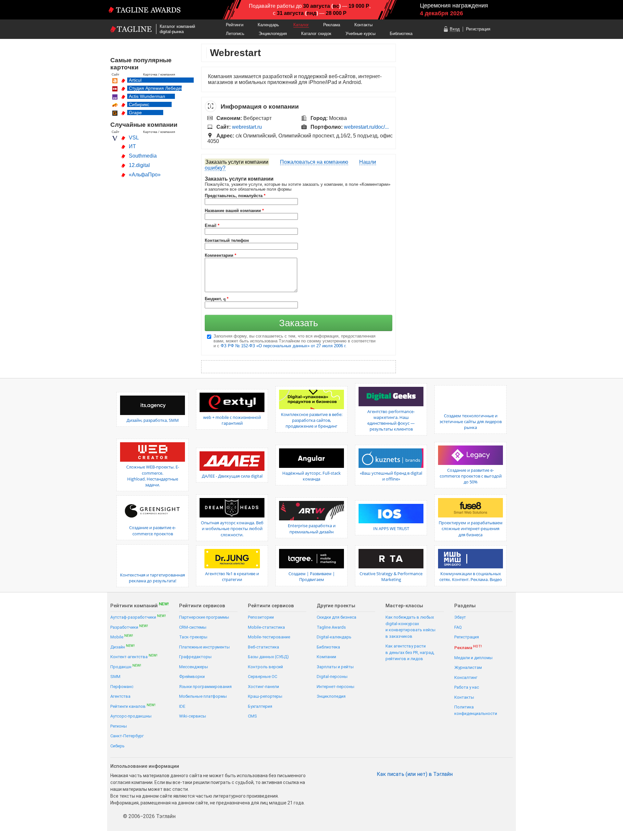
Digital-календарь (334, 637)
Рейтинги (234, 24)
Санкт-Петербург (127, 735)
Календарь (268, 24)
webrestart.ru (247, 127)
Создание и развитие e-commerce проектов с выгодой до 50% (471, 476)
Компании (326, 656)
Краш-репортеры (265, 696)
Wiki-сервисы (192, 716)
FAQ (458, 627)
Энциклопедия (273, 33)
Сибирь (117, 745)
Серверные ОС (262, 676)
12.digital (139, 165)
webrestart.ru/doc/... (366, 127)
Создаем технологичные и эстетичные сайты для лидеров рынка (471, 421)
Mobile (121, 636)
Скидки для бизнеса (336, 617)
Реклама (331, 24)
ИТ (132, 146)
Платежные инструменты (204, 647)
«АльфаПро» (145, 174)
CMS (252, 716)
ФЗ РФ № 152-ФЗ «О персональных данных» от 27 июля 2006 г (283, 345)
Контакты (363, 24)
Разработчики (129, 627)
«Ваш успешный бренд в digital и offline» (391, 476)
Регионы (118, 726)
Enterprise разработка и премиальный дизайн (312, 528)
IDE (182, 706)
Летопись (235, 33)
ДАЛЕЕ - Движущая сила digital (232, 476)
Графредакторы (195, 656)
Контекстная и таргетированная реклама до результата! (152, 578)
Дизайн (122, 646)
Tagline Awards (331, 627)
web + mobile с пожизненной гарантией (232, 420)
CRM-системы (192, 627)
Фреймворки (192, 676)
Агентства (120, 696)
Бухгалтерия (260, 706)
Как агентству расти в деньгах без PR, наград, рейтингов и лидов (409, 652)
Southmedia (143, 156)
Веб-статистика (263, 647)
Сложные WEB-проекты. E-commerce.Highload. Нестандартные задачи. (152, 476)
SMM (115, 676)
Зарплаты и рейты (335, 666)
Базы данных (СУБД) (268, 656)
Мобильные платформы (203, 696)
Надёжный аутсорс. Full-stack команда (311, 476)
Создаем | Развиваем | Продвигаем (311, 576)
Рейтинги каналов (132, 706)
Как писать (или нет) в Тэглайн (415, 774)
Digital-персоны (332, 676)
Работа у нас (466, 687)
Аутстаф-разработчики (138, 617)
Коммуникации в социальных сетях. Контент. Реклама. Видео (470, 576)
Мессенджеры (193, 666)
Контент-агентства (133, 656)
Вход (455, 29)
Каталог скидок (316, 33)
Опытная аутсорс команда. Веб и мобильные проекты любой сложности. (232, 528)
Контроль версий (265, 666)
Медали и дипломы (473, 657)
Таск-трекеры (193, 637)
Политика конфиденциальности (475, 710)
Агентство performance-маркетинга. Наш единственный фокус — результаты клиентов (391, 420)
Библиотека (401, 33)
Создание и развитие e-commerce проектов (152, 530)
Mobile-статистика (266, 627)
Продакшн (125, 666)
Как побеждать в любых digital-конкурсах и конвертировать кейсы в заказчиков (410, 627)
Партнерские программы (204, 617)
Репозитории (261, 617)
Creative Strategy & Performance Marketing (391, 576)
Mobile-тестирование (269, 637)
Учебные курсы (360, 33)
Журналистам (468, 667)
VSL (134, 137)
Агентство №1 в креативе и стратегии (232, 576)
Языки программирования (205, 686)
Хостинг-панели (263, 686)
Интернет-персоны (335, 686)
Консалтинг (465, 677)
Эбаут (460, 617)
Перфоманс (121, 686)
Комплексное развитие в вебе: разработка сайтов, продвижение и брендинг (311, 420)
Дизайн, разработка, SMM (153, 420)
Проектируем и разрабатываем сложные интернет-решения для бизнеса (471, 528)
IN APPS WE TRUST (391, 528)
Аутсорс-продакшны (131, 716)
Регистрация (478, 29)
